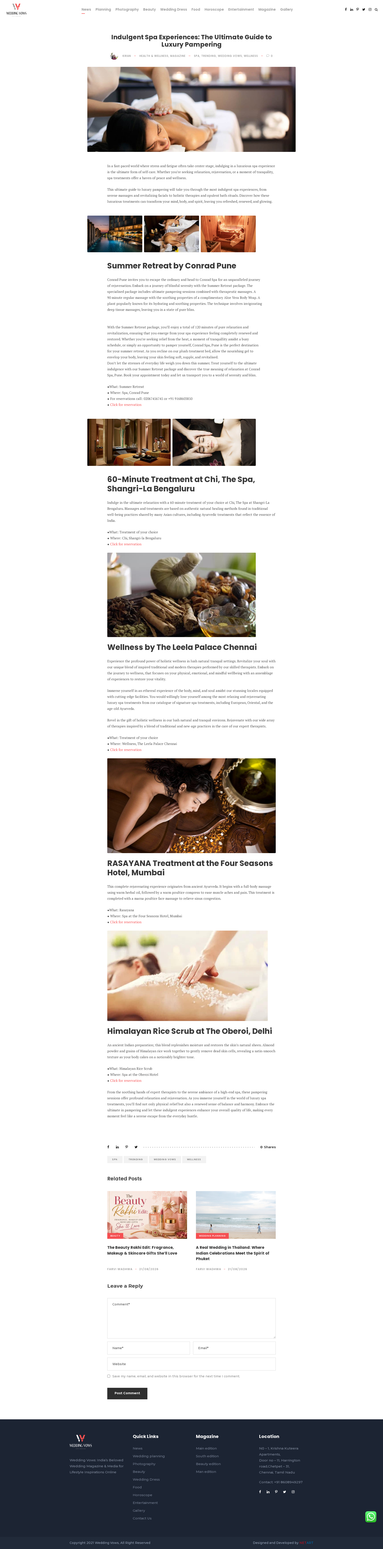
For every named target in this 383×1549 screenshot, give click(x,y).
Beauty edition (208, 1464)
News (86, 9)
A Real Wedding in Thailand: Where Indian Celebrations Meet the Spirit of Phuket (232, 1253)
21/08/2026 (148, 1269)
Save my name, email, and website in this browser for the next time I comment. (176, 1376)
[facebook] (346, 9)
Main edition (206, 1448)
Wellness (251, 56)
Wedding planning (212, 1235)
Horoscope (214, 9)
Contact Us (142, 1518)
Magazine (267, 9)
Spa (196, 56)
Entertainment (241, 9)
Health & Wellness (153, 56)
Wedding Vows (230, 56)
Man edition (206, 1472)
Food (196, 9)
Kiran (127, 56)
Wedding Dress (173, 9)
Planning (103, 9)
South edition (207, 1456)
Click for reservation (125, 404)
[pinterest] (357, 9)
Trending (208, 56)
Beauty (149, 9)
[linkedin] (351, 9)
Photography (127, 9)
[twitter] (363, 9)
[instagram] (370, 9)
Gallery (286, 9)
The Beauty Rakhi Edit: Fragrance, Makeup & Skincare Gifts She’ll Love (142, 1250)
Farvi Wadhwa (120, 1269)
